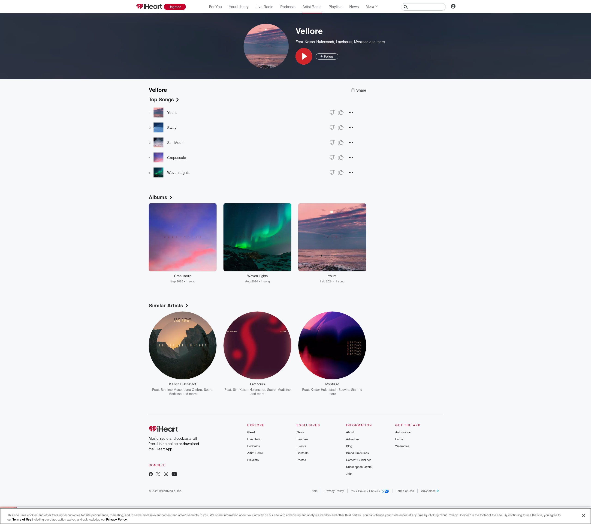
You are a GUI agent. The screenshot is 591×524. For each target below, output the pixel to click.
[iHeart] (149, 6)
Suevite (343, 389)
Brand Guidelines (357, 453)
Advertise (352, 439)
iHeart (251, 432)
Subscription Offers (359, 466)
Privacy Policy (334, 490)
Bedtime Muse (171, 389)
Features (302, 439)
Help (314, 490)
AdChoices (428, 490)
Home (399, 439)
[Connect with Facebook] (151, 474)
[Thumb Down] (332, 112)
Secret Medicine (279, 389)
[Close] (584, 515)
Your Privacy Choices (365, 491)
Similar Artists (166, 305)
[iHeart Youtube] (174, 474)
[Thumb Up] (341, 112)
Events (301, 446)
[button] (304, 56)
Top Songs (161, 99)
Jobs (349, 473)
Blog (349, 446)
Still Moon (175, 142)
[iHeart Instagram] (166, 474)
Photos (301, 460)
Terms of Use (405, 490)
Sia (235, 389)
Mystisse (361, 41)
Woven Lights (178, 172)
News (354, 6)
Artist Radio (312, 6)
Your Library (239, 6)
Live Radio (264, 6)
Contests (303, 453)
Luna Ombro (193, 389)
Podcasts (288, 6)
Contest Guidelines (358, 460)
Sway (171, 127)
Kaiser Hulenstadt (319, 41)
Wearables (402, 446)
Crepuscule (176, 157)
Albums (158, 197)
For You (215, 6)
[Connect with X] (158, 474)
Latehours (344, 41)
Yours (172, 112)
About (350, 432)
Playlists (335, 6)
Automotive (402, 432)
